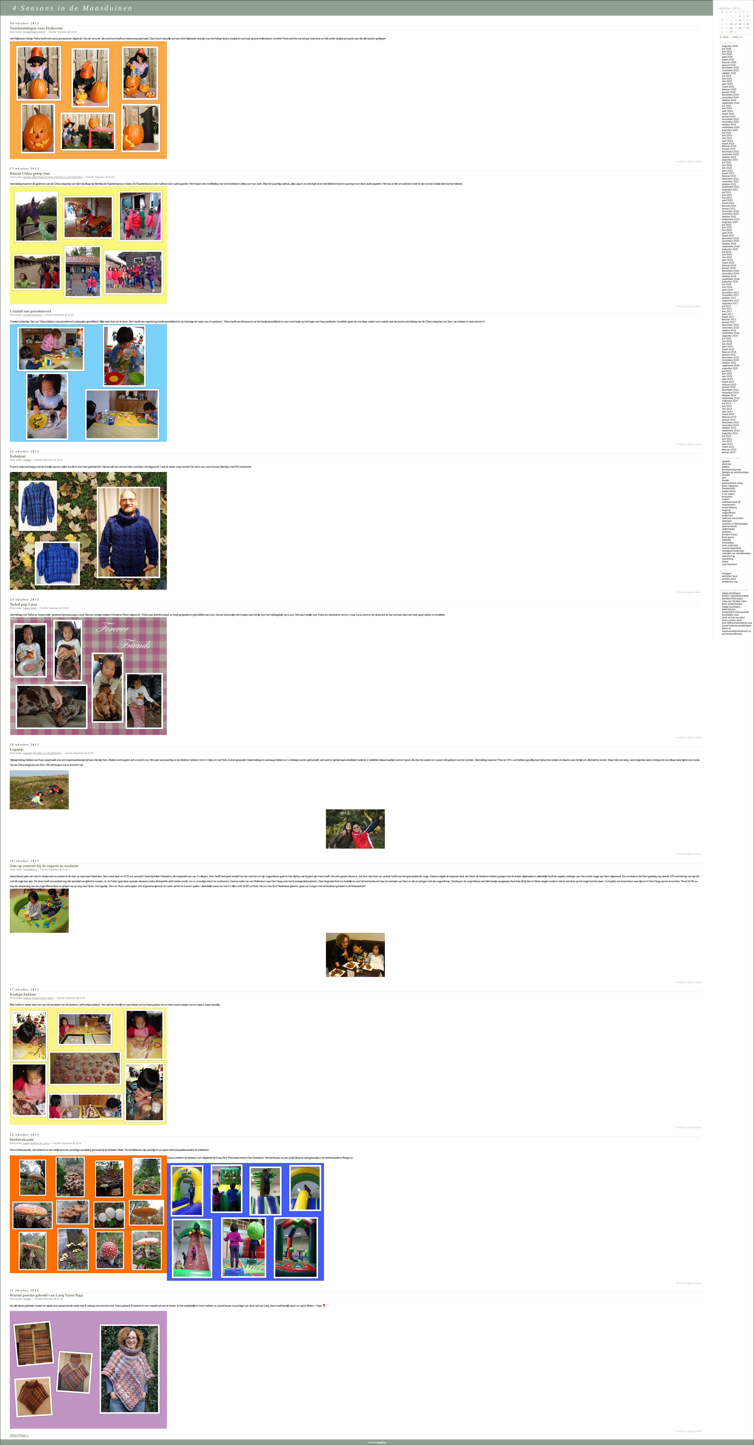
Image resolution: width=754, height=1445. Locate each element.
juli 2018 (726, 284)
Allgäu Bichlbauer (731, 593)
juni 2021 (727, 195)
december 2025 (730, 67)
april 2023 (727, 141)
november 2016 (730, 327)
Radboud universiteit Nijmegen (732, 519)
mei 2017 (727, 311)
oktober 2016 (729, 330)
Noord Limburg (729, 507)
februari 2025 (729, 89)
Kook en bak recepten (733, 617)
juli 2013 (726, 436)
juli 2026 (726, 48)
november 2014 (730, 392)
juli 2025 (726, 76)
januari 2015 (729, 387)
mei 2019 (727, 257)
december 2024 (730, 94)
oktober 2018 (729, 276)
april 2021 (727, 200)
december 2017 (730, 292)
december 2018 (730, 270)
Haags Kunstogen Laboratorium (731, 608)
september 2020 (730, 219)
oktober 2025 (729, 73)
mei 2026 (727, 54)
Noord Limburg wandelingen (736, 625)
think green (728, 537)
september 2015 (730, 365)
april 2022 (727, 170)
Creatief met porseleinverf (30, 311)
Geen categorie (730, 486)
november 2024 (730, 97)
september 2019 (730, 246)
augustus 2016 (730, 335)
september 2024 (730, 103)
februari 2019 (729, 265)
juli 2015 (726, 371)
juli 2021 (726, 192)
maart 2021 (728, 203)
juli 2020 (726, 225)
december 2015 (730, 357)
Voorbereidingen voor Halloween (36, 28)
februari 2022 (729, 176)
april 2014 (727, 411)
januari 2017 (729, 322)
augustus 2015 (730, 368)
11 (739, 20)
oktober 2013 (729, 427)
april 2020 (727, 233)
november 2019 (730, 241)
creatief (27, 32)
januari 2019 (729, 268)
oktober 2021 (729, 184)
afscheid (726, 464)
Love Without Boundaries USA (737, 623)
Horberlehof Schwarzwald (735, 612)
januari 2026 (729, 65)
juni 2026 (727, 51)
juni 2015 (727, 373)
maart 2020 (728, 235)
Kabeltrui (17, 456)
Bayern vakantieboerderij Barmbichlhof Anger (735, 597)
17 (735, 24)
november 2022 (730, 154)
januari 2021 (729, 208)
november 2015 (730, 360)
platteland (727, 515)
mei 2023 (727, 138)
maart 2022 (728, 173)
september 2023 (730, 127)
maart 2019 (728, 262)
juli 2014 (726, 403)
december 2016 (730, 325)
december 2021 (730, 178)
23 (731, 28)
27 (747, 28)
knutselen (37, 315)
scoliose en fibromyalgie (735, 523)
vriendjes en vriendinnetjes (68, 177)
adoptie (27, 177)
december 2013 (730, 422)
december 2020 (730, 211)
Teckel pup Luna (23, 604)
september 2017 (730, 300)
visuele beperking (731, 548)
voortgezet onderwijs (733, 551)
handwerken (728, 488)
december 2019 (730, 238)
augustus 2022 (730, 159)
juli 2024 (726, 105)
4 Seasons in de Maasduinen (72, 8)
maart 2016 (728, 349)
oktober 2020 (729, 216)
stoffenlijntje (728, 529)
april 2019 (727, 260)
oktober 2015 (729, 362)
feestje (725, 480)
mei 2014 (727, 409)
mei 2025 (727, 81)
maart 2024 (728, 113)
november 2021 (730, 181)
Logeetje (16, 749)
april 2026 (727, 57)
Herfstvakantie (22, 1139)
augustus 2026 (730, 46)
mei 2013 (727, 441)
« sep (724, 36)
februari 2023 (729, 146)
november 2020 (730, 214)
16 (731, 24)
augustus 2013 (730, 433)
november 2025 (730, 70)
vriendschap (728, 556)
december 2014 (730, 390)
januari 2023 (729, 149)
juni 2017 (727, 308)
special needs (729, 526)
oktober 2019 (729, 243)
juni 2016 (727, 341)
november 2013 (730, 425)
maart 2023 (728, 143)
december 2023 (730, 119)
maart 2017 (728, 317)
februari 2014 (729, 417)
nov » (737, 36)
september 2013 (730, 430)
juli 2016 (726, 338)
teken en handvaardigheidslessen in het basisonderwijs (736, 631)
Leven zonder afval (732, 620)
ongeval (726, 510)
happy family (38, 32)
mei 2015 (727, 376)
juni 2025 (727, 78)
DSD (724, 477)
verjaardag (728, 542)
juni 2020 (727, 227)
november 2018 (730, 273)
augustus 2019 (730, 249)
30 (731, 32)
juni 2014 (727, 406)
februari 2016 (729, 352)
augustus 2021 (730, 189)
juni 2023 (727, 135)
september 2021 (730, 186)
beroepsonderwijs (731, 469)
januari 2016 (729, 354)
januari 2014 (729, 419)
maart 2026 (728, 59)
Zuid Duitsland (729, 564)
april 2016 (727, 346)
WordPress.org (729, 581)
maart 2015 (728, 382)
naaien (725, 499)
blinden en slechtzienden (735, 472)
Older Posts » (19, 1435)
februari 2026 (729, 62)
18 (739, 24)
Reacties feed (729, 579)
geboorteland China (42, 177)
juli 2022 (726, 162)
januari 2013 (729, 452)
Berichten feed (729, 576)
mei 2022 (727, 168)
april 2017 (727, 314)
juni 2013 (727, 438)
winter (725, 561)
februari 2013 (729, 449)
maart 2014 (728, 414)
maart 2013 (728, 446)
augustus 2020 (730, 222)
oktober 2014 (729, 395)
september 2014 (730, 398)
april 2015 (727, 379)
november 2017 (730, 295)
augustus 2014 (730, 400)
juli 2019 (726, 252)
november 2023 (730, 121)
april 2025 (727, 84)
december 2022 (730, 151)
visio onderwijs (730, 545)
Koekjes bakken (23, 994)
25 (739, 28)
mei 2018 (727, 287)
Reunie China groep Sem (30, 173)
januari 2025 (729, 92)
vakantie (27, 753)
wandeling (727, 559)
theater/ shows (730, 534)
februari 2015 (729, 384)
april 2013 (727, 444)
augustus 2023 (730, 130)
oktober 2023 (729, 124)
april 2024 (727, 111)
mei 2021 (727, 197)
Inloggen (726, 573)
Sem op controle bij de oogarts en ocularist (44, 866)
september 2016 (730, 333)
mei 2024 (727, 108)
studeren (726, 531)
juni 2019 (727, 254)
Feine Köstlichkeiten (732, 604)
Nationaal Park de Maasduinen (731, 503)
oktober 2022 (729, 157)
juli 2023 (726, 132)
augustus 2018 (730, 281)
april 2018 (727, 289)
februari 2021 (729, 205)
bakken (27, 998)
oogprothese (30, 869)
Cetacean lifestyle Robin (734, 601)
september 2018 (730, 279)
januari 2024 (729, 116)
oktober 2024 (729, 100)
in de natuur (43, 1143)
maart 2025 (728, 86)
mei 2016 (727, 344)
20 (747, 24)
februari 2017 (729, 319)
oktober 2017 (729, 298)
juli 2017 (726, 306)
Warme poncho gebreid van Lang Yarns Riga (46, 1295)
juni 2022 (727, 165)
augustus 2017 (730, 303)
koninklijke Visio (730, 614)
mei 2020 (727, 230)
